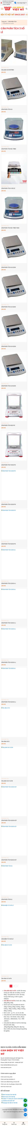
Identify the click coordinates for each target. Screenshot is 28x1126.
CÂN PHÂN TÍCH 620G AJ (8, 702)
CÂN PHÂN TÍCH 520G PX (8, 544)
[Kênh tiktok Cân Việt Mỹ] (8, 1097)
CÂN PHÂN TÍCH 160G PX (8, 465)
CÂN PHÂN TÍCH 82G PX (8, 425)
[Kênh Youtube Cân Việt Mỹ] (8, 1095)
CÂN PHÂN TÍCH (5, 67)
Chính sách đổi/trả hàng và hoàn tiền (10, 1081)
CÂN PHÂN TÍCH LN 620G (8, 386)
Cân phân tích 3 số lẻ (7, 781)
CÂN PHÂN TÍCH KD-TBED (8, 149)
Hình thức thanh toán (6, 1086)
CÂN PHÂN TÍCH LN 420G (8, 346)
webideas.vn (21, 1111)
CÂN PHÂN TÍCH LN (6, 109)
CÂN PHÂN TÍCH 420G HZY (9, 820)
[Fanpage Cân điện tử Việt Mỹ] (9, 1103)
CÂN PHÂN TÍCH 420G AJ (8, 662)
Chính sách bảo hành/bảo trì (8, 1079)
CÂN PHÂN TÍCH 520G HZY (9, 860)
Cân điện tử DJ (5, 741)
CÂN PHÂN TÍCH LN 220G (8, 267)
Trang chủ (4, 1124)
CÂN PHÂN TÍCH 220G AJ (8, 583)
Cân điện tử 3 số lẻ (6, 978)
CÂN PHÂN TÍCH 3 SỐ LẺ (8, 188)
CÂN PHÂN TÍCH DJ (6, 899)
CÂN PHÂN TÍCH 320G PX (8, 504)
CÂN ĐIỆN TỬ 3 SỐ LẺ (7, 939)
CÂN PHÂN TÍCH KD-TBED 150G (10, 228)
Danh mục (14, 1124)
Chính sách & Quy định (6, 1077)
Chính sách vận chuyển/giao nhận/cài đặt (11, 1084)
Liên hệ (23, 1124)
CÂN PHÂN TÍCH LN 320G (8, 307)
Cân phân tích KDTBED (7, 70)
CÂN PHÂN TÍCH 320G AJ (8, 623)
